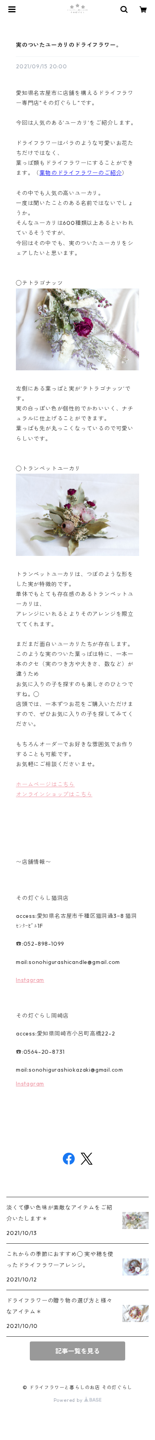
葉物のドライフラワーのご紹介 (80, 172)
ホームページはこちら (45, 784)
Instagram (30, 979)
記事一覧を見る (77, 1351)
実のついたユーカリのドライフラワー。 (69, 44)
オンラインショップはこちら (54, 794)
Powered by (69, 1400)
